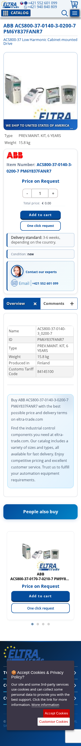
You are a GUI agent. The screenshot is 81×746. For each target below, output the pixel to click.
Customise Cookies (53, 721)
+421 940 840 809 (42, 6)
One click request (40, 226)
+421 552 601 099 (45, 283)
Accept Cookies (56, 713)
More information (45, 704)
